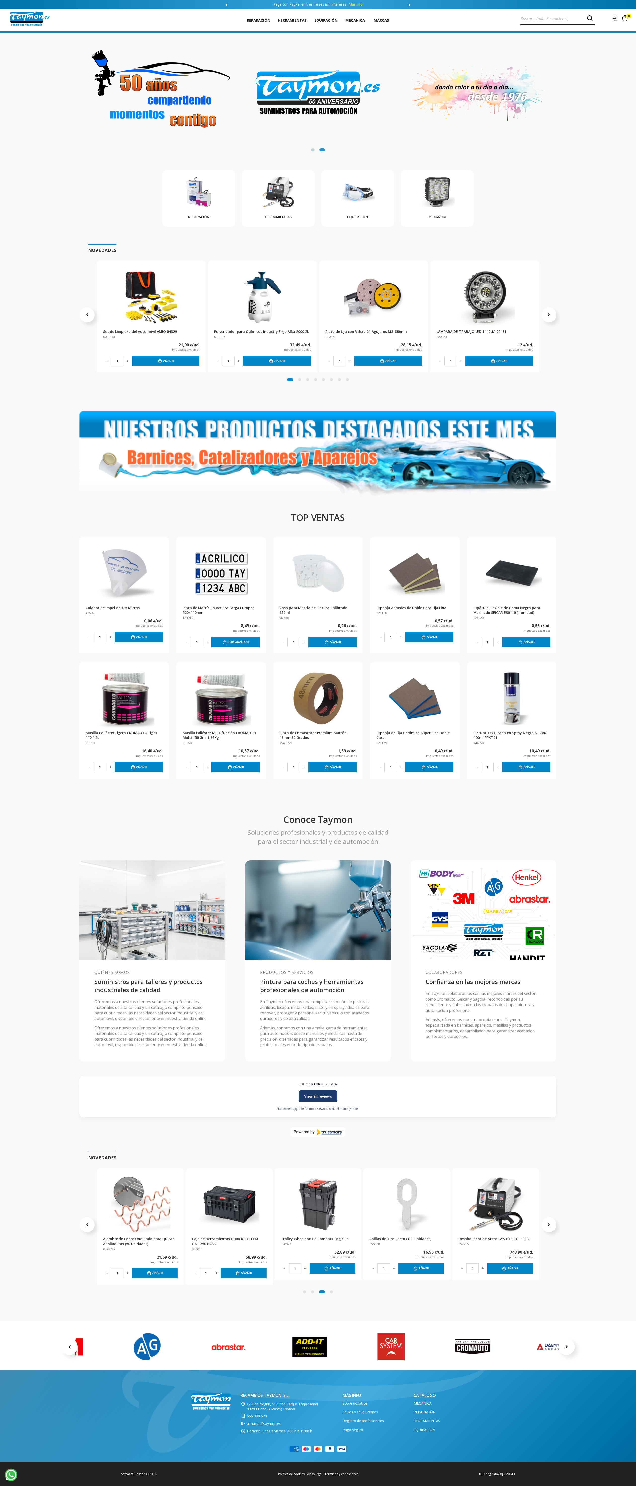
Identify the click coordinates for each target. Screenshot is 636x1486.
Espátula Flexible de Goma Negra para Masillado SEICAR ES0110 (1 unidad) (506, 610)
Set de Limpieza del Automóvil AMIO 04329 (140, 331)
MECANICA (355, 20)
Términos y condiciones (341, 1474)
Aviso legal (314, 1474)
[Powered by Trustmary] (318, 1132)
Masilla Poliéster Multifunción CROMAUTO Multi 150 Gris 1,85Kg (219, 735)
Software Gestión (133, 1474)
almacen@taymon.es (264, 1423)
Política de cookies (291, 1474)
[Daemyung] (554, 1347)
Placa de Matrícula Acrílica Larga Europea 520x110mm (219, 610)
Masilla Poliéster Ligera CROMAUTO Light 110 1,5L (121, 735)
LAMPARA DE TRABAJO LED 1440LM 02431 (471, 331)
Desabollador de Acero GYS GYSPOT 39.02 (138, 1238)
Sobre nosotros (355, 1403)
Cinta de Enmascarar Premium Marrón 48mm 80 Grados (313, 735)
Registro (605, 18)
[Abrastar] (228, 1346)
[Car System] (391, 1346)
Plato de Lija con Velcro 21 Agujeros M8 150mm (366, 331)
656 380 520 (257, 1416)
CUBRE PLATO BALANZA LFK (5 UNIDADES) (316, 1238)
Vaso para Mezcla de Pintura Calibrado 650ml (313, 610)
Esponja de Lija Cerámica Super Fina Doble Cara (413, 735)
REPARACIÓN (258, 20)
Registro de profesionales (363, 1420)
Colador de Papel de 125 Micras (113, 607)
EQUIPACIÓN (326, 20)
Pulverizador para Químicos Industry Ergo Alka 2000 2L (261, 331)
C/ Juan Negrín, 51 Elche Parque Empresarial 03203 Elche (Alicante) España (282, 1406)
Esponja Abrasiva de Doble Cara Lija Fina (411, 607)
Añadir (168, 361)
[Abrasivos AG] (147, 1346)
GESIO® (151, 1474)
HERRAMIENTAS (292, 20)
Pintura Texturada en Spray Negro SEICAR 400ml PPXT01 (509, 735)
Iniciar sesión (615, 18)
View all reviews (318, 1096)
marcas (381, 20)
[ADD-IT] (309, 1347)
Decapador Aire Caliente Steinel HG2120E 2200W (227, 1241)
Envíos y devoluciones (360, 1412)
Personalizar (238, 642)
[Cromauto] (472, 1347)
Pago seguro (353, 1429)
